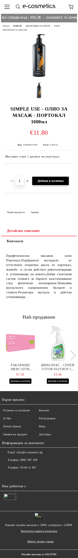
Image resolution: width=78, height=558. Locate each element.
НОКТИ (17, 26)
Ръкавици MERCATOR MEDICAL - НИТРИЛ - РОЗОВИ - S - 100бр (20, 367)
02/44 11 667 (28, 467)
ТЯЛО (57, 26)
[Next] (71, 355)
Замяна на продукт (15, 434)
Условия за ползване (16, 410)
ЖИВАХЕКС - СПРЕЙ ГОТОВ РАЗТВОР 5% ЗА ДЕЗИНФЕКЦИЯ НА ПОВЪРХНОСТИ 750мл (58, 367)
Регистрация (47, 418)
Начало (6, 26)
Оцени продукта (16, 212)
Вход (42, 426)
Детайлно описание (23, 231)
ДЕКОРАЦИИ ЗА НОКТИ (38, 26)
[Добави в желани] (71, 170)
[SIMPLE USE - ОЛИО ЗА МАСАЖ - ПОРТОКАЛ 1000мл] (39, 76)
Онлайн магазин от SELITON (39, 554)
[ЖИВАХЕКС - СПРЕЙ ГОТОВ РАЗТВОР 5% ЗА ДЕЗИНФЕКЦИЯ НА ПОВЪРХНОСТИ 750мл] (58, 343)
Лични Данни (12, 426)
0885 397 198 (28, 459)
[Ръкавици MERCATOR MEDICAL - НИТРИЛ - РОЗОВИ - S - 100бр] (20, 343)
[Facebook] (7, 475)
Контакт (44, 410)
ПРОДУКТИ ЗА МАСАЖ (15, 30)
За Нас (7, 418)
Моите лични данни (40, 541)
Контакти (15, 241)
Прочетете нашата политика (39, 531)
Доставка (45, 434)
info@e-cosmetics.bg (30, 452)
